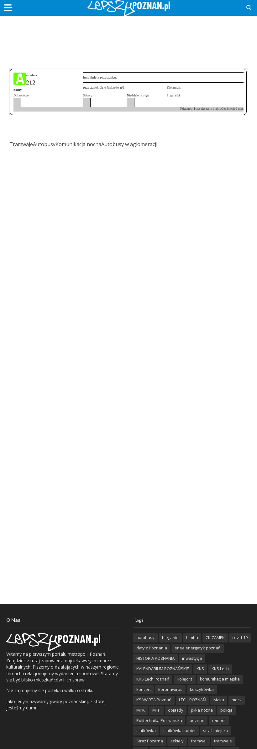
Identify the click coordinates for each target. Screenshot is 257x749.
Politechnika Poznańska (159, 720)
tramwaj (199, 741)
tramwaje (223, 741)
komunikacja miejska (220, 679)
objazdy (175, 710)
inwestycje (192, 658)
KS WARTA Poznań (153, 700)
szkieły (177, 741)
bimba (192, 637)
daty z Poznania (151, 648)
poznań (197, 720)
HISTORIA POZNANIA (155, 658)
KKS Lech (220, 668)
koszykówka (202, 689)
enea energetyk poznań (198, 648)
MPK (140, 710)
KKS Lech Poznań (152, 679)
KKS (200, 668)
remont (219, 720)
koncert (143, 689)
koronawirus (170, 689)
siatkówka (146, 730)
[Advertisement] (128, 36)
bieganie (170, 637)
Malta (218, 700)
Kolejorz (184, 679)
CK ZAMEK (215, 637)
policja (226, 710)
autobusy (145, 637)
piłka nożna (202, 710)
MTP (156, 710)
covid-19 (240, 637)
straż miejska (215, 730)
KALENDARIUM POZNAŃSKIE (162, 668)
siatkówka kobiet (179, 730)
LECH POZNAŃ (192, 700)
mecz (237, 700)
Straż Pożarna (149, 741)
